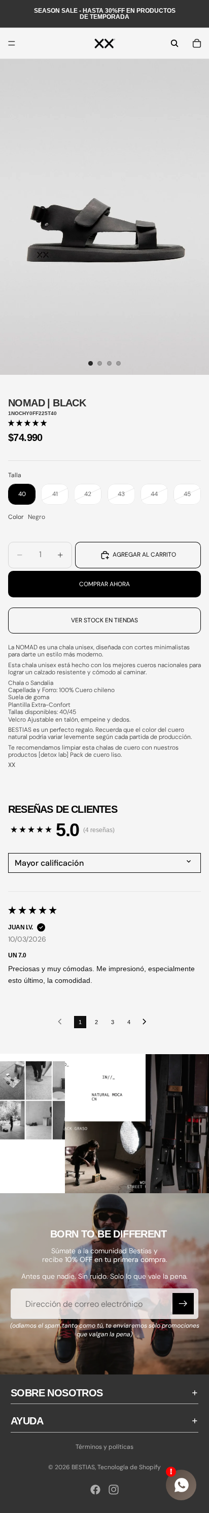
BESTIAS (83, 1467)
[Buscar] (174, 43)
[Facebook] (95, 1489)
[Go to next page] (147, 1022)
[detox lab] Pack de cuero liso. (80, 755)
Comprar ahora (104, 584)
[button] (27, 423)
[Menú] (11, 43)
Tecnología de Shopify (129, 1467)
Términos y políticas (104, 1447)
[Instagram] (114, 1489)
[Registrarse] (183, 1303)
